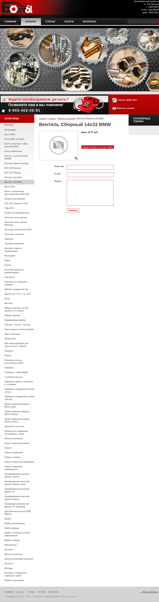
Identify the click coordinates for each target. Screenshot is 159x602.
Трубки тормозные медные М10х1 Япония (17, 412)
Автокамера (10, 130)
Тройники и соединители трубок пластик (19, 398)
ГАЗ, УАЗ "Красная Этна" (16, 203)
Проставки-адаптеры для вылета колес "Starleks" (16, 344)
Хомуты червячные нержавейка (19, 462)
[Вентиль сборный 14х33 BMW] (58, 145)
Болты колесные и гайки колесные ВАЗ (16, 145)
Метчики (8, 303)
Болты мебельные (13, 151)
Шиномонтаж (11, 545)
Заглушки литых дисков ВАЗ (18, 229)
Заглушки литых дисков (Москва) (16, 223)
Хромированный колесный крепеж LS (17, 490)
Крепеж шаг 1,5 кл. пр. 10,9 (17, 294)
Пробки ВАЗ (10, 339)
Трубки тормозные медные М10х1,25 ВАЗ (17, 420)
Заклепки (9, 239)
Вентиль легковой (13, 182)
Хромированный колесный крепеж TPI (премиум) (17, 505)
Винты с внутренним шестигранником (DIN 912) (17, 192)
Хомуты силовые (12, 457)
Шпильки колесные (14, 554)
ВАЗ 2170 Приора (13, 172)
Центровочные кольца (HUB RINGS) (18, 512)
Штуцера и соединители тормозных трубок (16, 574)
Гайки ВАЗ (9, 208)
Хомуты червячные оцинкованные (14, 467)
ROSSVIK (9, 125)
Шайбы (8, 519)
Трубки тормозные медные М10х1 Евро (17, 405)
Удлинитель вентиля (14, 426)
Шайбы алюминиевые (15, 523)
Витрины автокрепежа (15, 199)
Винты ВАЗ (10, 186)
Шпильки (9, 549)
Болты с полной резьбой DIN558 (16, 157)
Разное (8, 355)
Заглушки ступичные (14, 234)
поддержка (50, 596)
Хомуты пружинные (14, 452)
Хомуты (8, 448)
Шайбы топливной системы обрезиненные (17, 534)
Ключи (8, 265)
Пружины (9, 351)
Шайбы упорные (12, 540)
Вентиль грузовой (13, 177)
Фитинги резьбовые (14, 438)
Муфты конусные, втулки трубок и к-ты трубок (16, 309)
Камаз (7, 260)
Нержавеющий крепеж (15, 320)
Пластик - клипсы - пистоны (18, 325)
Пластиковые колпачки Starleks (19, 329)
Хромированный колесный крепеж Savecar (17, 497)
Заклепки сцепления (14, 243)
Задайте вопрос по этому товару (97, 147)
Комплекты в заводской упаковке (16, 283)
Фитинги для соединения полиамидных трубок (16, 432)
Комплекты (10, 277)
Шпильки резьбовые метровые (19, 559)
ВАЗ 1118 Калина (13, 168)
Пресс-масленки (12, 334)
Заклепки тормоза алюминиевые (13, 249)
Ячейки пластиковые (14, 580)
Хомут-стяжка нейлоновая (17, 443)
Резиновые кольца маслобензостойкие (14, 361)
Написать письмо (125, 108)
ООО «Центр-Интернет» (66, 596)
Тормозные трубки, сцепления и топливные (19, 383)
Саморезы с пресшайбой (16, 372)
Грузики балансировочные (17, 213)
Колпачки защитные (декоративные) (14, 271)
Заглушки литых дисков (16, 217)
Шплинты (9, 563)
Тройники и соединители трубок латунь (19, 390)
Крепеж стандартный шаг (16, 289)
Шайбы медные (12, 528)
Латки (7, 298)
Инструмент (10, 256)
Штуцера (9, 568)
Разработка (37, 596)
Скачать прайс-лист (127, 100)
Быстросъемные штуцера (16, 163)
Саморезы (9, 367)
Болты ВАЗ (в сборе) (14, 139)
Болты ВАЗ (10, 134)
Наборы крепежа (12, 315)
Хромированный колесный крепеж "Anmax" (17, 475)
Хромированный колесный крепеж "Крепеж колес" (17, 482)
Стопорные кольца (13, 377)
